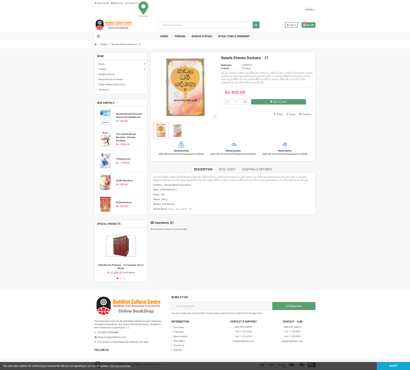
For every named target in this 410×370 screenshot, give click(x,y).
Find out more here (120, 365)
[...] (127, 327)
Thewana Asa (123, 159)
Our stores (178, 327)
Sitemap (177, 350)
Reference (226, 65)
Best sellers (179, 341)
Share (279, 114)
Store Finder (101, 3)
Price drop (178, 332)
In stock (225, 68)
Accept (393, 366)
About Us (118, 3)
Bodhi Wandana (124, 180)
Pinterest (306, 114)
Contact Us (133, 3)
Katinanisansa (123, 202)
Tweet (292, 114)
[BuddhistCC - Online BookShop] (113, 25)
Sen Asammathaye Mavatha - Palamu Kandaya (126, 137)
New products (180, 336)
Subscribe (295, 306)
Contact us (178, 345)
